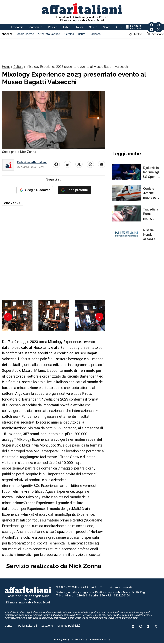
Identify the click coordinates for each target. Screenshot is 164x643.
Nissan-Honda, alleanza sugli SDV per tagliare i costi (151, 234)
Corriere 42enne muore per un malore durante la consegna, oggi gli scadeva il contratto (150, 193)
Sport (106, 27)
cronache (12, 203)
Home (6, 67)
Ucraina (69, 34)
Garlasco (95, 34)
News (79, 27)
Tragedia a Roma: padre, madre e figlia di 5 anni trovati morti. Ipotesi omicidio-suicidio (151, 214)
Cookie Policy (79, 639)
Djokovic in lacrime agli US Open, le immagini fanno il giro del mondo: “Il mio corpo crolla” (151, 172)
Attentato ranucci (49, 34)
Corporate (35, 27)
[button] (99, 317)
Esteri (66, 27)
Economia (17, 27)
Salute (93, 27)
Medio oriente (25, 34)
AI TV (119, 27)
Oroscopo (158, 34)
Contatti (10, 625)
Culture (18, 67)
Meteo (138, 34)
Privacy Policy (61, 639)
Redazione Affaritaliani (32, 162)
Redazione (46, 625)
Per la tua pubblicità (68, 625)
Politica (52, 27)
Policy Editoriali (27, 625)
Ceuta (81, 34)
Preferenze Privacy (100, 639)
